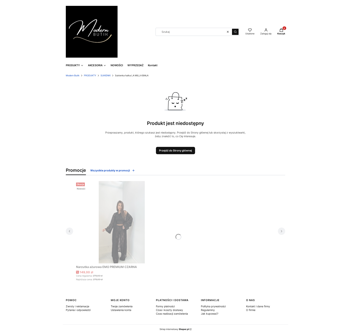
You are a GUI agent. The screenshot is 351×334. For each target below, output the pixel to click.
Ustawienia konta (121, 310)
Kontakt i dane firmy (258, 306)
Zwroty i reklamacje (77, 306)
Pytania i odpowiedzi (78, 310)
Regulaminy (208, 310)
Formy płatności (165, 306)
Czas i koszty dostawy (169, 310)
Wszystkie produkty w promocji (110, 170)
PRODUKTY (90, 75)
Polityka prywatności (213, 306)
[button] (235, 32)
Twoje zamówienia (122, 306)
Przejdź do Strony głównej (175, 150)
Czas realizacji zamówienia (172, 313)
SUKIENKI (106, 75)
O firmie (250, 310)
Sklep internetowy (174, 329)
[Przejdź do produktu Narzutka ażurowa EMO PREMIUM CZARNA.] (121, 222)
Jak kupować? (209, 313)
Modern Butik (73, 75)
